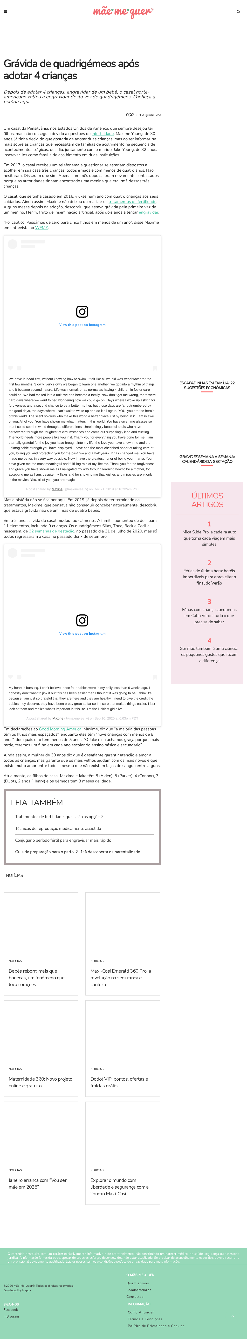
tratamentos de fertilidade (132, 202)
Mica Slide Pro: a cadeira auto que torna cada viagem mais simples (209, 538)
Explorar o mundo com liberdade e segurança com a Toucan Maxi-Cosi (119, 1187)
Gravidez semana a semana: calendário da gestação (207, 459)
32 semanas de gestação (51, 531)
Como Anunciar (141, 1312)
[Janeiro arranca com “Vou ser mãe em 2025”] (41, 1132)
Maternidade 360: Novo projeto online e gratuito (40, 1082)
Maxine (57, 489)
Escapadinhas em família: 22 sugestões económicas (207, 385)
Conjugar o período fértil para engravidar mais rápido (63, 840)
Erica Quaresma (148, 115)
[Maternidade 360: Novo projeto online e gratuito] (41, 1031)
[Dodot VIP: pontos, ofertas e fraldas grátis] (123, 1031)
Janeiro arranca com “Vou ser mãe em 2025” (37, 1183)
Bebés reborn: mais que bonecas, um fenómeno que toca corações (37, 978)
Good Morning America (60, 729)
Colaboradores (138, 1290)
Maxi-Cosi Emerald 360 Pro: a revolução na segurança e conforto (120, 978)
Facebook (11, 1309)
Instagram (11, 1316)
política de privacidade (132, 1261)
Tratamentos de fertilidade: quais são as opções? (59, 817)
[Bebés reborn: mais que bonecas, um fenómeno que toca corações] (41, 923)
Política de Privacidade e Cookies (156, 1326)
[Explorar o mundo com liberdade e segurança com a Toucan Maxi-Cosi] (123, 1132)
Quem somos (137, 1283)
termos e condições (99, 1261)
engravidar (148, 212)
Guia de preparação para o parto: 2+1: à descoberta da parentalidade (77, 852)
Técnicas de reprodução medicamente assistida (58, 828)
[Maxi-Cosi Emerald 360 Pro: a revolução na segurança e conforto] (123, 923)
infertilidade (103, 134)
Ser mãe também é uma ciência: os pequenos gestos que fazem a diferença (209, 655)
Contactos (135, 1296)
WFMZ (41, 228)
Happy (26, 1290)
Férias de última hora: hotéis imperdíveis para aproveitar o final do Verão (209, 577)
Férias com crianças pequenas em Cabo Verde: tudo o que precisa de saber (209, 616)
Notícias (15, 961)
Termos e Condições (145, 1319)
